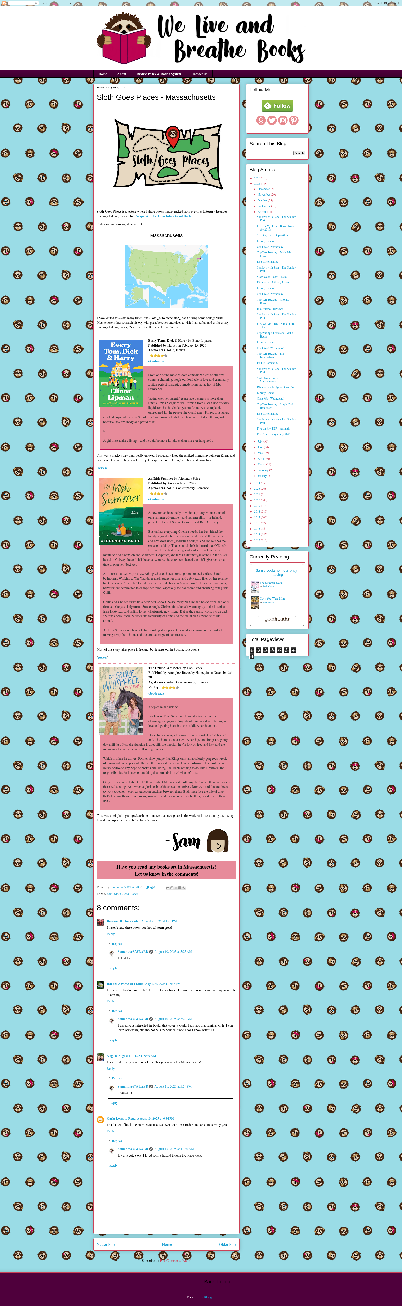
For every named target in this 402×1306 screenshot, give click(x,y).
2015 (257, 529)
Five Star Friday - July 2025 (274, 434)
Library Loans (265, 241)
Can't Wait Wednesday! (270, 247)
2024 (257, 483)
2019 (257, 506)
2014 (257, 534)
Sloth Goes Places (126, 894)
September (264, 206)
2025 (257, 184)
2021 (257, 494)
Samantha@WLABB (133, 951)
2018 (257, 511)
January (263, 476)
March (262, 464)
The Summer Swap (271, 583)
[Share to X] (176, 888)
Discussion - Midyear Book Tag (275, 387)
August (262, 212)
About (121, 73)
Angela (112, 1055)
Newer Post (106, 1244)
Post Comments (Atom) (175, 1260)
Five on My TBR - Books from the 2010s (275, 227)
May (261, 453)
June (261, 447)
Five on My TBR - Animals (273, 428)
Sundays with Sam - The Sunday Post (276, 218)
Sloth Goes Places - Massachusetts (268, 379)
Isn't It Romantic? (267, 262)
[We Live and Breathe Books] (277, 110)
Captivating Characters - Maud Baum (275, 334)
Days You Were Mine (272, 598)
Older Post (227, 1244)
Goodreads (156, 361)
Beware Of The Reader (123, 921)
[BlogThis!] (172, 888)
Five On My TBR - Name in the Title (276, 325)
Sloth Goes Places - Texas (272, 277)
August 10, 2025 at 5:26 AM (173, 1018)
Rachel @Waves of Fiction (125, 983)
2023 (257, 489)
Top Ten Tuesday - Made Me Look (274, 254)
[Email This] (168, 888)
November (264, 194)
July (260, 441)
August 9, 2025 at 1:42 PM (159, 921)
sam (109, 894)
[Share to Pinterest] (184, 888)
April (261, 459)
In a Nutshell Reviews (270, 309)
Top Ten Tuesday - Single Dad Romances (275, 406)
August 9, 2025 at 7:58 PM (162, 983)
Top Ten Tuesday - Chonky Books (273, 301)
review (102, 467)
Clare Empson (268, 601)
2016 (257, 523)
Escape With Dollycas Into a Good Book (162, 216)
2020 (257, 500)
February (263, 470)
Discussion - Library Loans (273, 282)
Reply (111, 934)
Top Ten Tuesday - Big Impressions (270, 355)
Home (103, 73)
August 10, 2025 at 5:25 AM (173, 951)
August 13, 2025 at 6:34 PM (155, 1118)
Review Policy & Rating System (159, 73)
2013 (257, 540)
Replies (117, 943)
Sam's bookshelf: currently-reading (277, 573)
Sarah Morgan (268, 586)
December (264, 189)
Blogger (209, 1297)
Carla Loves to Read (121, 1118)
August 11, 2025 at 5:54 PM (173, 1086)
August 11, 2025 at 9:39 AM (137, 1055)
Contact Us (199, 73)
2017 (257, 517)
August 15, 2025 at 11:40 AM (174, 1148)
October (263, 200)
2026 (257, 178)
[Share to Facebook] (180, 888)
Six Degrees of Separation (272, 235)
